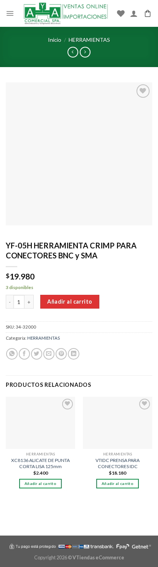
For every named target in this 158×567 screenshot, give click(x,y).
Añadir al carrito (69, 301)
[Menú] (10, 13)
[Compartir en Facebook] (24, 354)
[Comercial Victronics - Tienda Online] (65, 13)
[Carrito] (147, 13)
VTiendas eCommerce (98, 557)
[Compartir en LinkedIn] (73, 354)
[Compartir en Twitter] (36, 354)
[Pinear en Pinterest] (61, 354)
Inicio (54, 39)
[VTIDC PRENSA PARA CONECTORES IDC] (117, 423)
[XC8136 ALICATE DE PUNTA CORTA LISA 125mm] (40, 423)
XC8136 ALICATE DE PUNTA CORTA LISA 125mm (40, 463)
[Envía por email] (48, 354)
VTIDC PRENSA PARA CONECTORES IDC (117, 463)
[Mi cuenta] (134, 13)
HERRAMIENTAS (89, 39)
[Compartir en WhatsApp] (11, 354)
